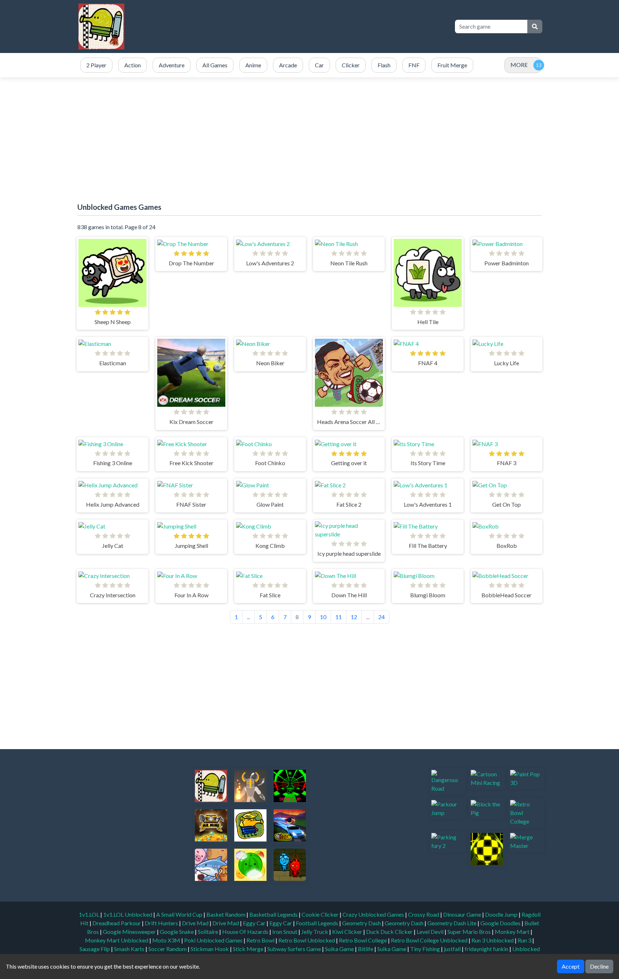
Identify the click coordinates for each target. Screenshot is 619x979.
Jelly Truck (315, 931)
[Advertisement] (317, 26)
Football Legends (317, 923)
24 (381, 616)
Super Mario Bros (469, 931)
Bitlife (366, 948)
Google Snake (177, 931)
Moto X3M (166, 940)
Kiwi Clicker (347, 931)
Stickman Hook (210, 948)
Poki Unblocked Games (214, 940)
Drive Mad (196, 923)
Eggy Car (255, 923)
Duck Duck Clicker (390, 931)
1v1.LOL (89, 914)
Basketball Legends (274, 914)
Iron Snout (285, 931)
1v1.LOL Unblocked (128, 914)
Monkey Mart (513, 931)
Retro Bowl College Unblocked (430, 940)
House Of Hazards (245, 931)
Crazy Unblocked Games (373, 914)
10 (323, 616)
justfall (453, 948)
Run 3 (525, 940)
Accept (571, 966)
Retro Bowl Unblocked (307, 940)
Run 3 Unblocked (493, 940)
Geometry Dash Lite (452, 923)
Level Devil (431, 931)
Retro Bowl (260, 940)
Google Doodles (501, 923)
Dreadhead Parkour (117, 923)
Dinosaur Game (462, 914)
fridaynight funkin (487, 948)
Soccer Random (168, 948)
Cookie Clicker (321, 914)
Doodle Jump (502, 914)
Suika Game (340, 948)
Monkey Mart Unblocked (117, 940)
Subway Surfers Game (294, 948)
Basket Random (226, 914)
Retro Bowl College (363, 940)
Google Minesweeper (130, 931)
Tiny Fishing (425, 948)
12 (354, 616)
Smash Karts (129, 948)
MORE (519, 64)
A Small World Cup (179, 914)
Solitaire (208, 931)
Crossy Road (424, 914)
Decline (599, 966)
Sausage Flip (95, 948)
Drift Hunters (162, 923)
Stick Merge (248, 948)
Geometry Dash (362, 923)
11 (338, 616)
